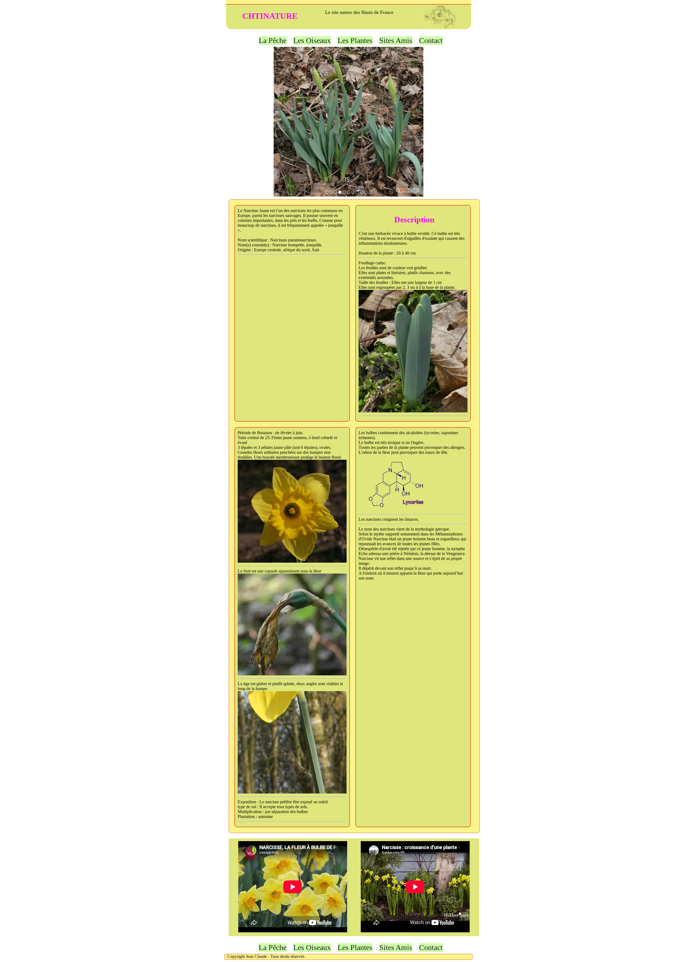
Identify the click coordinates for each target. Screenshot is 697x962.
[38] (357, 192)
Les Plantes (355, 40)
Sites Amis (395, 40)
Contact (431, 40)
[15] (339, 192)
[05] (331, 192)
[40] (366, 192)
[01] (326, 192)
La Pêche (272, 40)
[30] (348, 192)
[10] (335, 192)
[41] (370, 192)
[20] (344, 192)
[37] (352, 192)
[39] (361, 192)
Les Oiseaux (312, 40)
